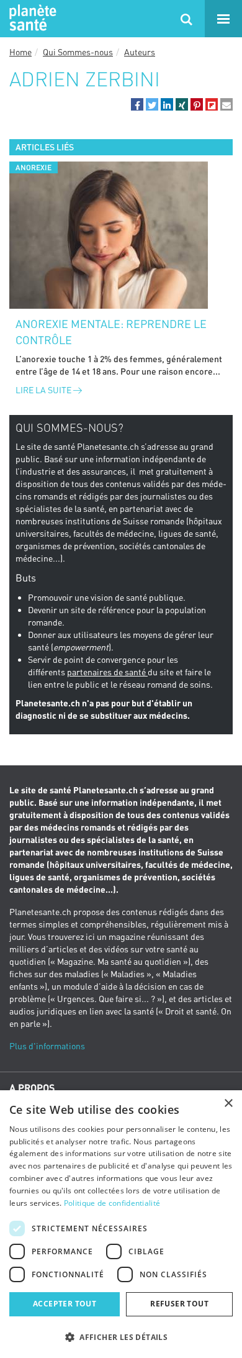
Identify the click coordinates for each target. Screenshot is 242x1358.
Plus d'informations (47, 1046)
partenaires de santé (107, 672)
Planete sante (31, 18)
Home (20, 52)
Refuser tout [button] (179, 1303)
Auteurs (139, 52)
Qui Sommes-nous (78, 52)
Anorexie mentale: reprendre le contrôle (111, 332)
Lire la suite (44, 390)
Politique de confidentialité (112, 1203)
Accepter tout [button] (64, 1303)
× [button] (228, 1103)
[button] (137, 104)
